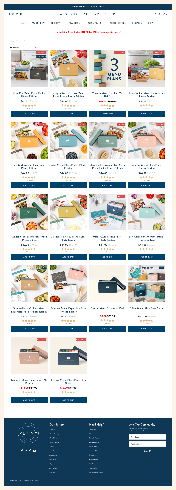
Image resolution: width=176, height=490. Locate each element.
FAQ (90, 433)
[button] (57, 23)
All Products (53, 468)
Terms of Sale (93, 455)
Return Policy (93, 446)
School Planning (54, 442)
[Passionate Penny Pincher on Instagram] (13, 14)
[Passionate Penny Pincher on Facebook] (9, 14)
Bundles (51, 446)
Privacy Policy (93, 459)
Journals (51, 451)
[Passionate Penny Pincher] (88, 14)
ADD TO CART (29, 113)
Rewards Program (94, 438)
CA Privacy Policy (94, 464)
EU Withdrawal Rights (96, 472)
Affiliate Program (94, 442)
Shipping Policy (93, 451)
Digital (51, 464)
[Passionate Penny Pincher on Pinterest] (17, 14)
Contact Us (92, 429)
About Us (52, 429)
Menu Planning (53, 438)
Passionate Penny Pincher (30, 480)
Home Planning (54, 433)
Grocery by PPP (54, 459)
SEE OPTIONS (107, 113)
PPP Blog (52, 472)
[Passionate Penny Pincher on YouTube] (21, 14)
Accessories (53, 455)
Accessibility (93, 468)
